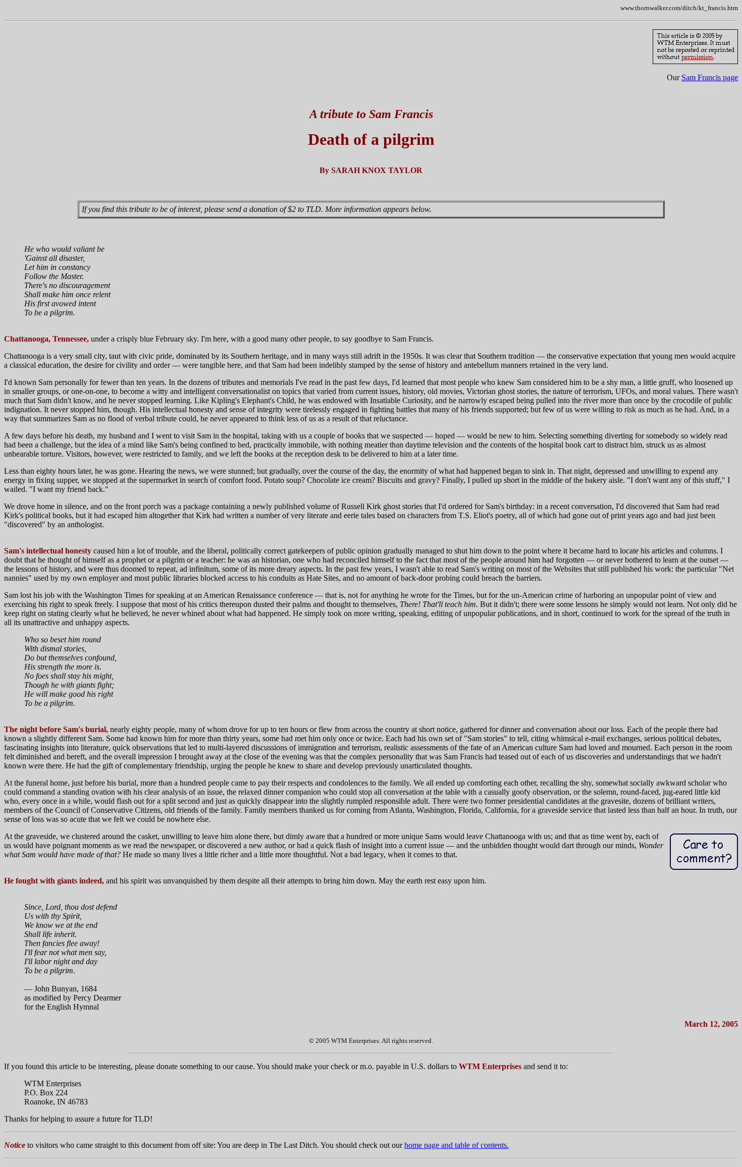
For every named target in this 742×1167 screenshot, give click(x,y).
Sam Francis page (709, 77)
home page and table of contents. (456, 1145)
